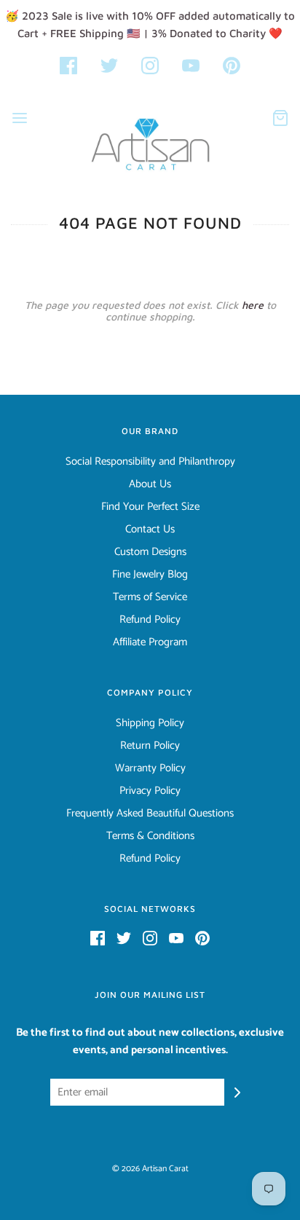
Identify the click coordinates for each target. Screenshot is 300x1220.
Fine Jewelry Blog (150, 574)
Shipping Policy (150, 723)
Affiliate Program (150, 642)
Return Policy (150, 746)
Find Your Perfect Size (150, 507)
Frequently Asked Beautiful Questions (150, 813)
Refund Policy (150, 620)
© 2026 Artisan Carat (150, 1169)
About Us (150, 484)
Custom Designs (150, 552)
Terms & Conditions (150, 836)
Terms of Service (150, 597)
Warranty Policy (150, 768)
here (253, 305)
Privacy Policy (150, 791)
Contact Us (150, 529)
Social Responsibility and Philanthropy (150, 462)
